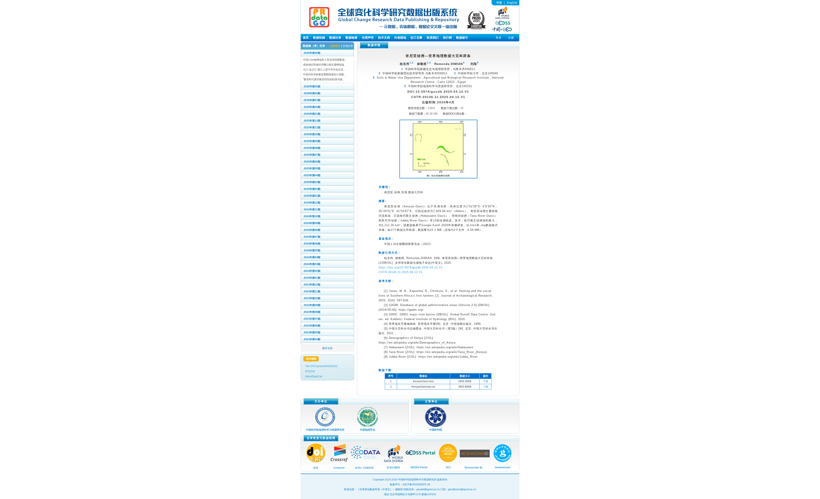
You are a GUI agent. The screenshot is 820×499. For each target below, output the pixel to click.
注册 (511, 37)
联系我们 (433, 37)
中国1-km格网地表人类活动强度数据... (325, 59)
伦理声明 (368, 37)
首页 (306, 37)
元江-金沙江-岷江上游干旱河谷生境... (324, 69)
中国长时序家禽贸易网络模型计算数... (324, 74)
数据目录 (335, 37)
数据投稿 (319, 37)
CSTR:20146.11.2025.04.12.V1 (401, 272)
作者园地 (400, 37)
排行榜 (447, 37)
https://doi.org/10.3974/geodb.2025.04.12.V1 (411, 267)
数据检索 (351, 37)
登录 (499, 37)
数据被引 (462, 37)
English (512, 2)
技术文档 (384, 37)
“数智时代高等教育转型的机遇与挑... (323, 79)
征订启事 (416, 37)
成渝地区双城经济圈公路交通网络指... (324, 64)
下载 (485, 381)
